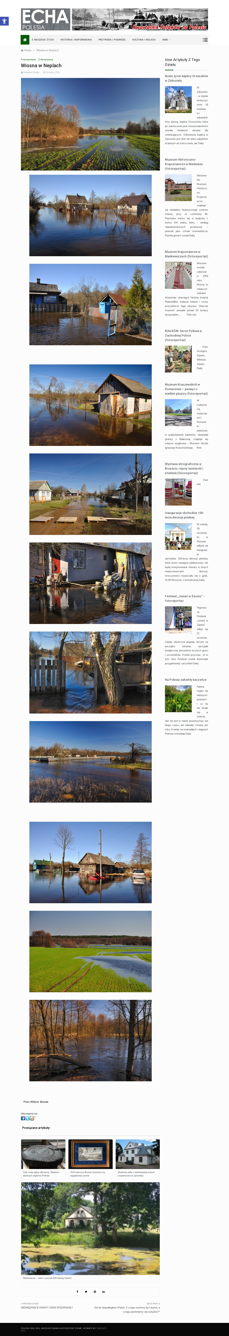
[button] (4, 21)
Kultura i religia (144, 39)
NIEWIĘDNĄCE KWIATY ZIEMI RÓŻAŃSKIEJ (47, 1307)
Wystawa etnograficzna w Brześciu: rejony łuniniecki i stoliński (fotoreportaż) (184, 468)
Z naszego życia (43, 39)
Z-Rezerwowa (45, 59)
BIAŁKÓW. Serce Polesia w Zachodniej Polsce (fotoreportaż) (183, 335)
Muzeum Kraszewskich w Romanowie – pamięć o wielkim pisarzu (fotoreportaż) (186, 389)
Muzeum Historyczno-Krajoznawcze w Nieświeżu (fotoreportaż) (184, 164)
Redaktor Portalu (31, 72)
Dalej (201, 143)
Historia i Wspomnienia (76, 39)
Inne (165, 39)
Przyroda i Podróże (112, 39)
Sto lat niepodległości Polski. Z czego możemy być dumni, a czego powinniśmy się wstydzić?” (127, 1309)
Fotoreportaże (28, 59)
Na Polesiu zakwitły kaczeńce (185, 679)
